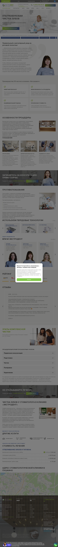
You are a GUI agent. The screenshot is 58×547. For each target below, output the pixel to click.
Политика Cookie (15, 545)
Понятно (29, 279)
